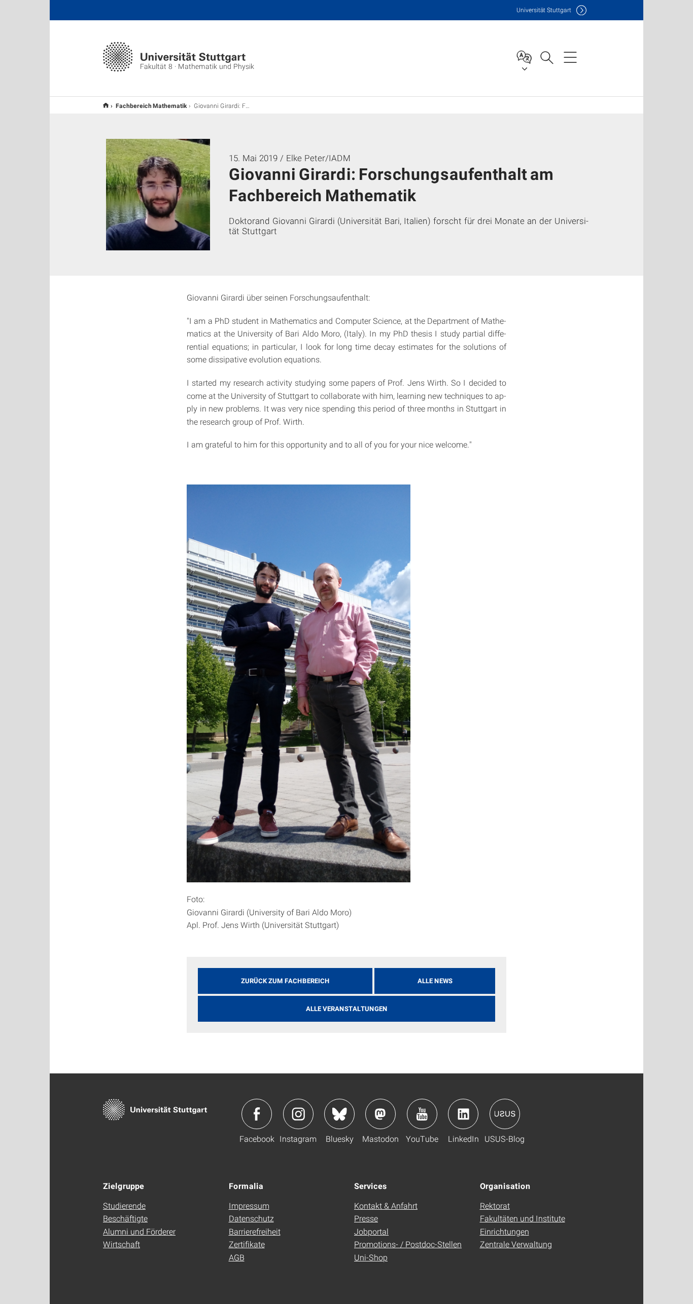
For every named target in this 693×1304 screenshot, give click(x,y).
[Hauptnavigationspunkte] (570, 56)
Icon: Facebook (256, 1114)
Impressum (249, 1205)
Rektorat (495, 1205)
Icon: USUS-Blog (505, 1114)
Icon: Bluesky (339, 1114)
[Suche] (546, 56)
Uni (543, 10)
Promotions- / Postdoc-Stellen (408, 1244)
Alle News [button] (435, 980)
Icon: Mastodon (380, 1114)
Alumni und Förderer (139, 1231)
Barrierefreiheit (255, 1231)
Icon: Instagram (298, 1114)
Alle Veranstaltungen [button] (347, 1008)
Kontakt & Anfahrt (386, 1205)
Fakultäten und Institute (522, 1218)
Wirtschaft (121, 1244)
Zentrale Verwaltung (516, 1244)
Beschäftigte (125, 1218)
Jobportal (371, 1231)
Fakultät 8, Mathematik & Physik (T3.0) (106, 105)
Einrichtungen (504, 1231)
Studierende (124, 1205)
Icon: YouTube (422, 1114)
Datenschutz (251, 1218)
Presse (366, 1218)
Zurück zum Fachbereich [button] (285, 980)
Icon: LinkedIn (463, 1114)
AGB (237, 1257)
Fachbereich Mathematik (151, 105)
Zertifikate (247, 1244)
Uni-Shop (371, 1257)
